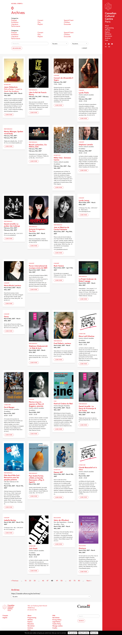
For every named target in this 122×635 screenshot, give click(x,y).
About (107, 26)
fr (106, 46)
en (109, 46)
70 (74, 580)
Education (108, 34)
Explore (107, 32)
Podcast (14, 20)
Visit (106, 40)
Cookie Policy (56, 624)
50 (61, 580)
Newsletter (108, 36)
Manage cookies (57, 626)
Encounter (67, 24)
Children (67, 22)
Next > (89, 580)
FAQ (53, 615)
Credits (54, 628)
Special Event (68, 20)
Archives (107, 38)
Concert (40, 20)
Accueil (13, 3)
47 (47, 580)
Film (39, 22)
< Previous (14, 580)
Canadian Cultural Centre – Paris (110, 13)
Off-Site (107, 30)
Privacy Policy (56, 620)
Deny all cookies (83, 633)
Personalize (94, 633)
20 (30, 580)
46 (43, 580)
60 (70, 580)
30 (35, 580)
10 (25, 580)
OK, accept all (73, 633)
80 (79, 580)
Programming (109, 28)
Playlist (40, 24)
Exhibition (14, 22)
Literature (14, 24)
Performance (15, 26)
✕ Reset (84, 48)
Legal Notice (56, 622)
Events (20, 3)
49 (57, 580)
